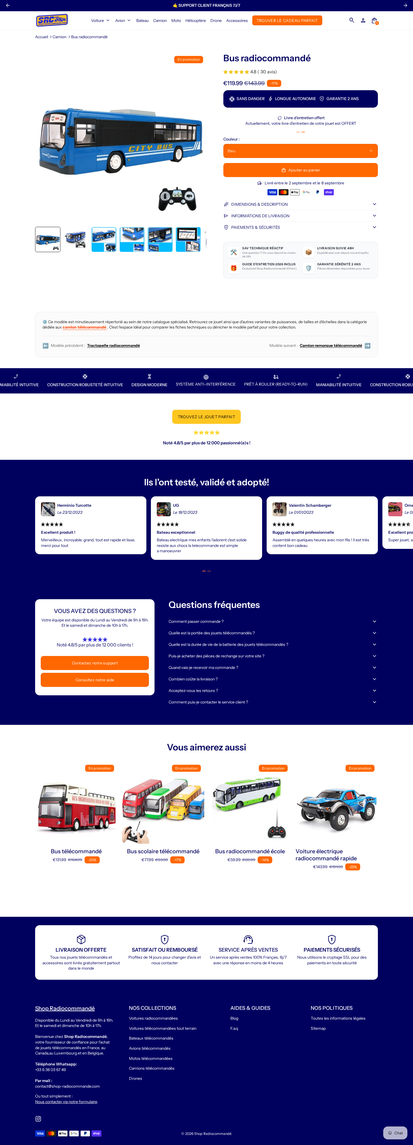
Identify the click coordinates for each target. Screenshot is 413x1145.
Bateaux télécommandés (151, 1038)
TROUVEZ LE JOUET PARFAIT (206, 416)
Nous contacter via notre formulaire (66, 1101)
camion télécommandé (85, 327)
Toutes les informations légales (338, 1018)
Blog (234, 1018)
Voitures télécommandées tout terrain (162, 1028)
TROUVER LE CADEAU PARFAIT (287, 20)
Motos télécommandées (151, 1058)
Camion (59, 36)
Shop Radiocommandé (213, 1134)
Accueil (41, 36)
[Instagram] (38, 1119)
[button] (47, 239)
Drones (135, 1078)
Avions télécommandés (150, 1048)
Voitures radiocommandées (153, 1018)
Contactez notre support (95, 663)
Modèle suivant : (320, 346)
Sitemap (318, 1028)
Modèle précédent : (91, 346)
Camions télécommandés (151, 1068)
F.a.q (234, 1028)
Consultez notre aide (95, 679)
